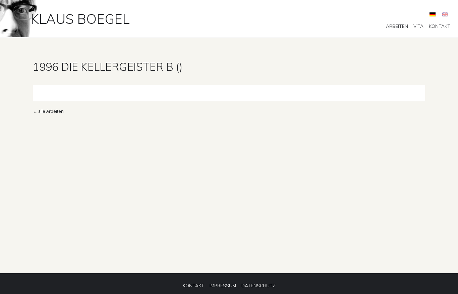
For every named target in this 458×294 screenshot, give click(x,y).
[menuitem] (397, 26)
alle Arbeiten (51, 111)
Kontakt (439, 26)
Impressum (223, 285)
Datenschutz (258, 285)
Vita (418, 26)
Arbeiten (397, 26)
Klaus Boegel (80, 18)
